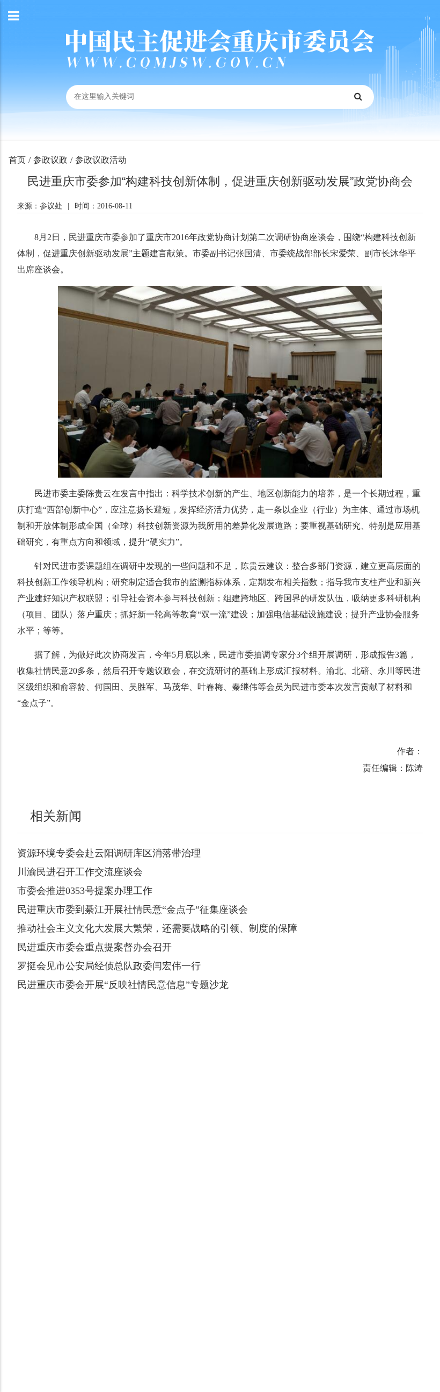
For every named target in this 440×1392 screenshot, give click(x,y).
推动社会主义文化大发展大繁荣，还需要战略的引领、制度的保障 (157, 928)
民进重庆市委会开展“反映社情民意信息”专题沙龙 (123, 984)
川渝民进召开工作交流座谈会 (80, 872)
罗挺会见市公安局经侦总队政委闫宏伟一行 (109, 966)
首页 (17, 159)
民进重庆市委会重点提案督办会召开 (94, 947)
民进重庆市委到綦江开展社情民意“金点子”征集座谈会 (132, 909)
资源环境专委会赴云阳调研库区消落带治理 (109, 853)
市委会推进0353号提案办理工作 (84, 890)
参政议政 (50, 159)
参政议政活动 (101, 159)
